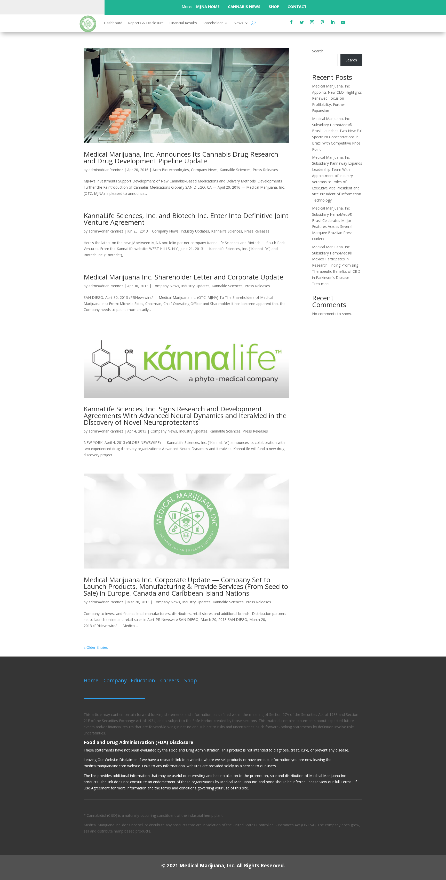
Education (143, 680)
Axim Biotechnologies (171, 169)
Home (91, 680)
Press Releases (265, 169)
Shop (190, 680)
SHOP (274, 6)
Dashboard (113, 23)
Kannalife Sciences (235, 169)
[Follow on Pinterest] (322, 22)
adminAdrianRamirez (106, 169)
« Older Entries (96, 647)
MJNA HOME (207, 6)
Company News (204, 169)
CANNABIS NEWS (244, 6)
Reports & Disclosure (146, 23)
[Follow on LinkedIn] (333, 22)
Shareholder (213, 23)
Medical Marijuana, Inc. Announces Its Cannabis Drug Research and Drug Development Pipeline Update (181, 157)
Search (317, 51)
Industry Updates (195, 231)
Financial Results (183, 23)
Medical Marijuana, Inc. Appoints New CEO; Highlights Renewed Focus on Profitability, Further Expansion (337, 98)
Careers (169, 680)
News (238, 23)
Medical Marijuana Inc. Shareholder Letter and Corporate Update (183, 277)
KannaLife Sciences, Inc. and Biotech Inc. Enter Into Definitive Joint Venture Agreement (186, 219)
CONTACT (298, 6)
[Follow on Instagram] (312, 22)
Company (115, 680)
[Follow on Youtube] (343, 22)
